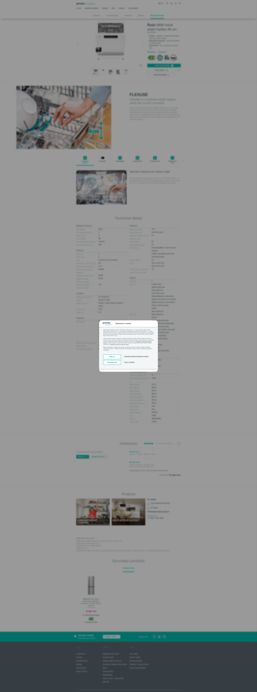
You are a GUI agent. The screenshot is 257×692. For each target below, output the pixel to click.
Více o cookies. (129, 362)
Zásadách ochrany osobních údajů (119, 344)
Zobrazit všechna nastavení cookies (136, 356)
